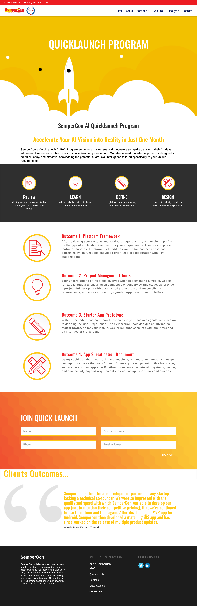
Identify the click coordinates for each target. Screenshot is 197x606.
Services (142, 11)
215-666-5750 (14, 2)
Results (158, 11)
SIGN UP (167, 454)
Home (119, 11)
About (129, 11)
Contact (187, 11)
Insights (174, 11)
